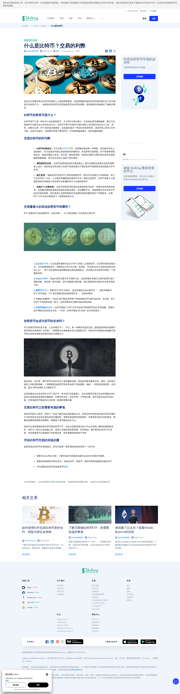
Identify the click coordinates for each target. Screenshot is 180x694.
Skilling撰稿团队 (33, 51)
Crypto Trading (39, 26)
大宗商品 (130, 594)
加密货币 (130, 597)
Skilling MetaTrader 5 (65, 631)
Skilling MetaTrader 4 (65, 628)
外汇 (128, 585)
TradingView (62, 622)
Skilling (25, 26)
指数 (128, 591)
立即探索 (139, 76)
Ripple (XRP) (42, 278)
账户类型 (95, 585)
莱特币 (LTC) (42, 290)
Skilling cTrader (63, 625)
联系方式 (60, 591)
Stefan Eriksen (30, 541)
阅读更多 (26, 554)
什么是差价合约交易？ (100, 600)
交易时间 (95, 591)
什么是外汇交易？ (99, 603)
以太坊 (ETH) (42, 263)
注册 (153, 18)
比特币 (65, 148)
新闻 (66, 466)
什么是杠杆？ (97, 606)
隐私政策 (95, 628)
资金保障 (60, 594)
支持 (144, 11)
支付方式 (95, 619)
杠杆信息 (95, 597)
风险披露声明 (77, 670)
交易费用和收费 (98, 594)
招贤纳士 (60, 588)
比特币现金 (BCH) (44, 307)
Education (96, 609)
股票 (128, 588)
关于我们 (60, 585)
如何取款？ (96, 625)
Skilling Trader (62, 619)
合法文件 (95, 631)
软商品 (129, 600)
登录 (144, 18)
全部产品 (95, 588)
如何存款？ (96, 622)
